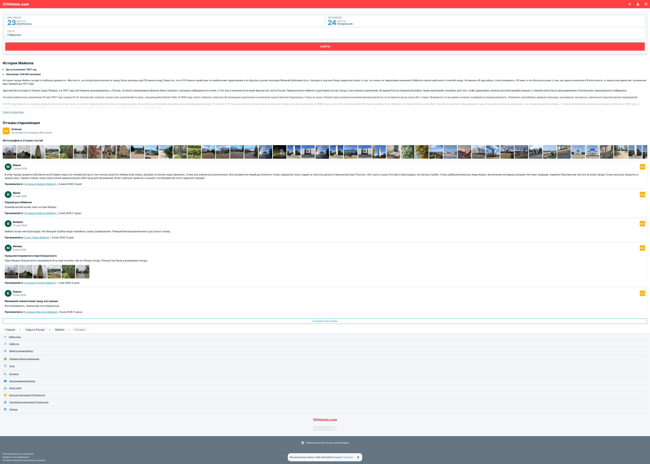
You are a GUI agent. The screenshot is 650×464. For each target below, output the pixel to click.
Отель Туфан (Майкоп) (37, 237)
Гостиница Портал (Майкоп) (40, 282)
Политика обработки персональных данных (24, 460)
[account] (638, 4)
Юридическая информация (16, 457)
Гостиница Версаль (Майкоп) (40, 311)
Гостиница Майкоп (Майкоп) (40, 184)
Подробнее (347, 457)
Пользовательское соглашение (18, 453)
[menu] (646, 4)
